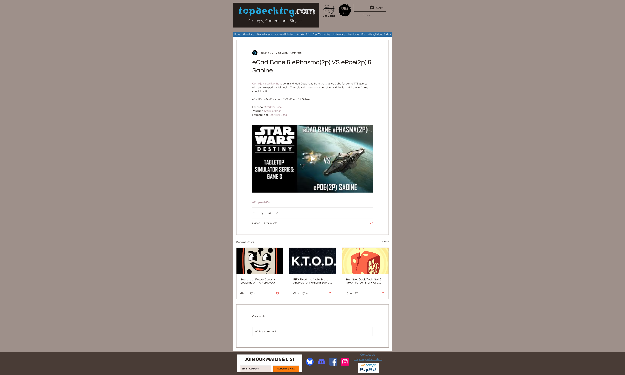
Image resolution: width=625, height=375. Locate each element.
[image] (310, 362)
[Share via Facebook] (253, 213)
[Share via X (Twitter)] (261, 213)
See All (385, 241)
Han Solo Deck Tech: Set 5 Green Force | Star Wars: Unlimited (363, 281)
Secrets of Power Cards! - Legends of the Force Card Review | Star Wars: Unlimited (259, 281)
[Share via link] (277, 213)
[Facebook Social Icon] (333, 362)
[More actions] (371, 53)
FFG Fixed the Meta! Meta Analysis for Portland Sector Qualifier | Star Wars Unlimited (312, 281)
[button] (369, 16)
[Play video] (312, 158)
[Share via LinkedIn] (269, 213)
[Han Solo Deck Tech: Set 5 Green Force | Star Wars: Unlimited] (365, 261)
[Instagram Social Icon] (345, 362)
